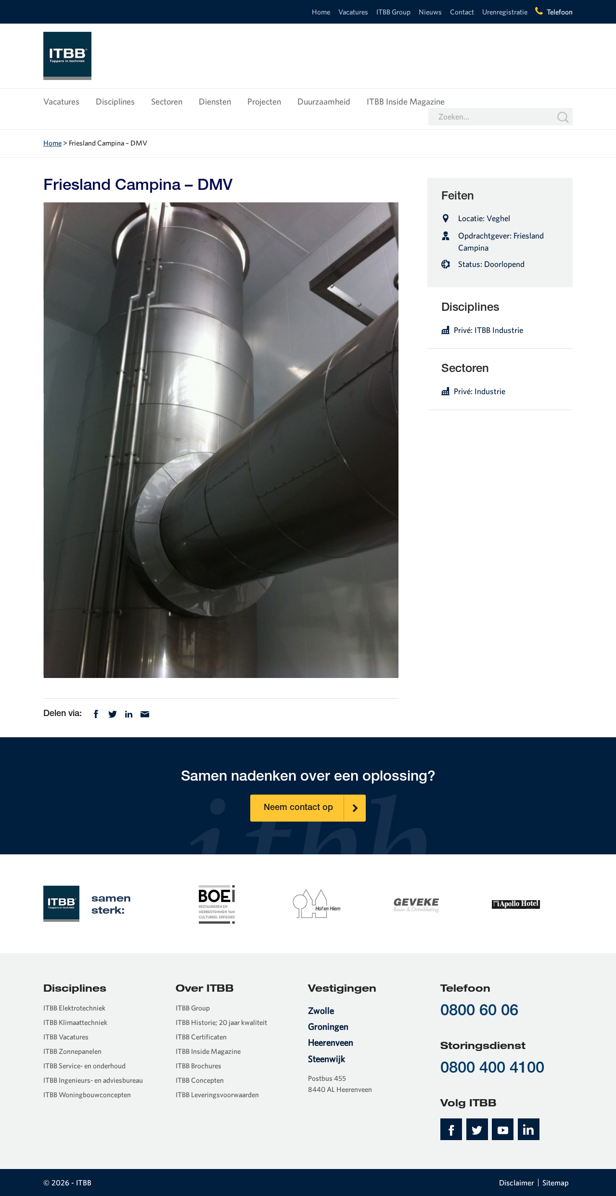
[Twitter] (112, 713)
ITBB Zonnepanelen (72, 1051)
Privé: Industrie (479, 391)
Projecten (264, 101)
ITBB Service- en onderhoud (84, 1066)
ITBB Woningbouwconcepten (87, 1094)
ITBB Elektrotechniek (74, 1008)
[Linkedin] (128, 713)
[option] (217, 903)
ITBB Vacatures (66, 1037)
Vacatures (353, 12)
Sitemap (555, 1182)
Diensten (215, 101)
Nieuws (430, 12)
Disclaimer (516, 1182)
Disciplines (115, 101)
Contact (462, 12)
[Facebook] (96, 713)
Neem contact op (298, 808)
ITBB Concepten (200, 1080)
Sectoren (166, 101)
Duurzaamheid (323, 101)
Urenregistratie (504, 12)
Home (321, 12)
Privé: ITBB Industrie (488, 329)
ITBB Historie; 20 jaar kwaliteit (221, 1022)
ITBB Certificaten (201, 1037)
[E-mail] (145, 713)
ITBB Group (393, 12)
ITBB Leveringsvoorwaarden (217, 1094)
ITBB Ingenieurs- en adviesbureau (93, 1080)
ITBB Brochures (198, 1066)
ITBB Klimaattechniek (75, 1022)
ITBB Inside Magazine (406, 101)
